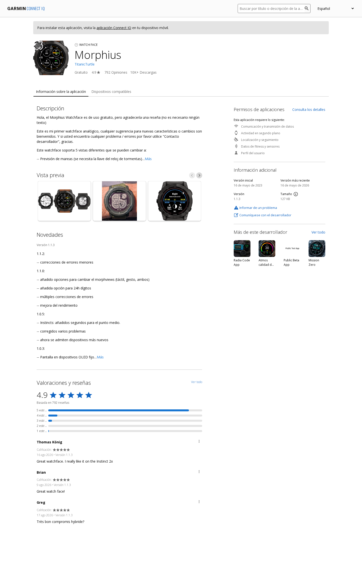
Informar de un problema (258, 207)
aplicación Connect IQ (114, 27)
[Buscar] (308, 8)
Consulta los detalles (308, 109)
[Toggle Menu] (199, 442)
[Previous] (192, 175)
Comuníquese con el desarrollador (265, 215)
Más (148, 158)
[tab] (61, 92)
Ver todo (318, 232)
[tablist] (181, 92)
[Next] (199, 175)
